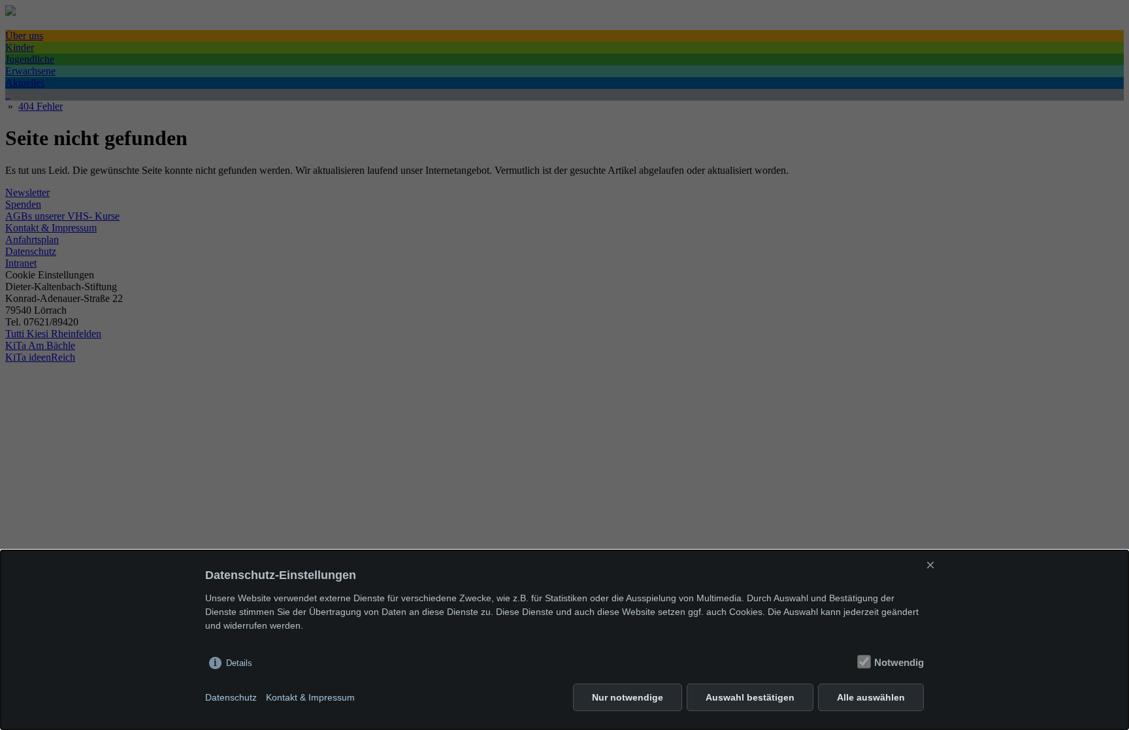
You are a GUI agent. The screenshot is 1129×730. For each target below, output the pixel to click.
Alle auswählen (871, 697)
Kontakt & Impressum (310, 697)
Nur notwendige (627, 697)
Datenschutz (231, 697)
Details (239, 663)
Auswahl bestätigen (750, 697)
